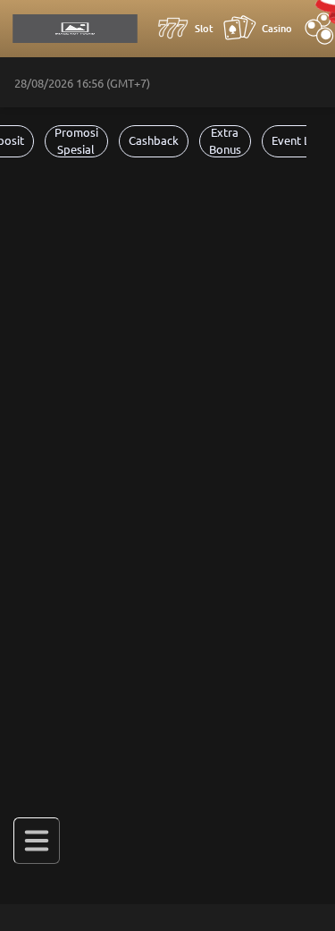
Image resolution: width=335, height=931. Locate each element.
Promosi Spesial (76, 141)
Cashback (154, 140)
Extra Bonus (225, 141)
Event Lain (298, 140)
